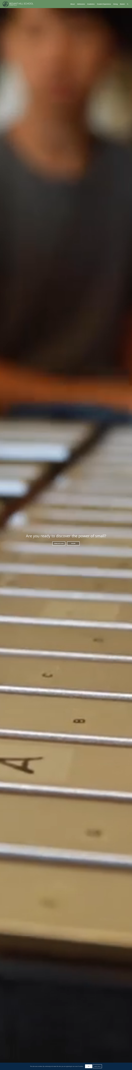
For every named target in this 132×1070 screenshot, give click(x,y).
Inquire (73, 543)
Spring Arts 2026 (59, 543)
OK (88, 1066)
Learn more (97, 1066)
